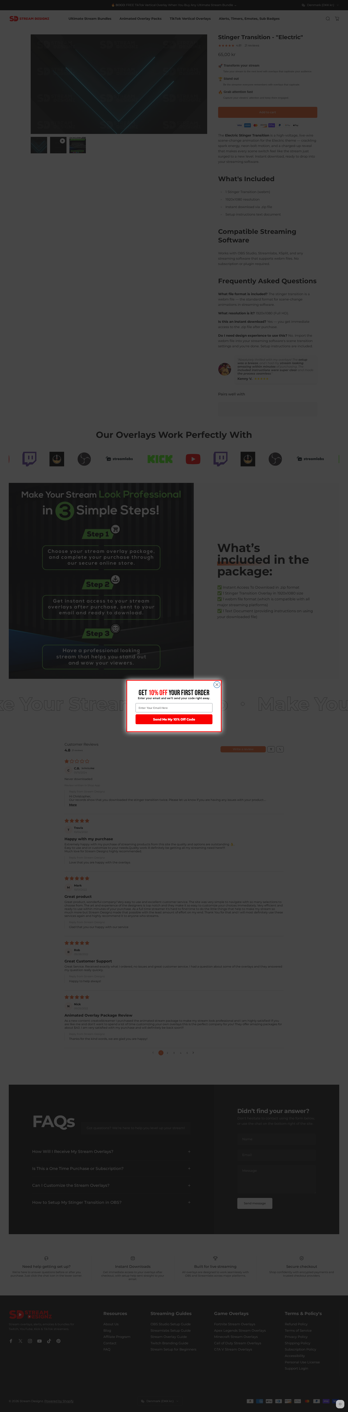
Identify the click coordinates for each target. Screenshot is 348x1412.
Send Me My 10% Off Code (174, 719)
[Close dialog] (217, 684)
